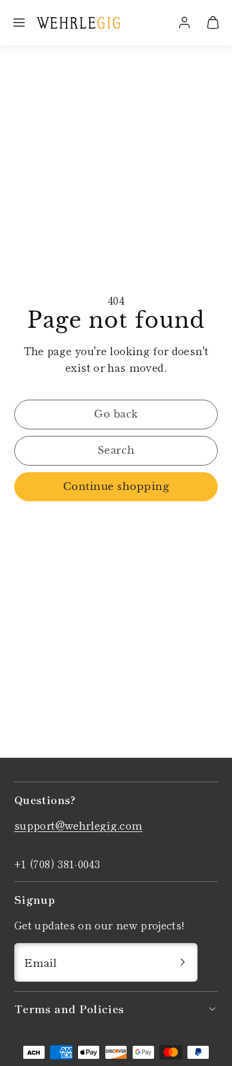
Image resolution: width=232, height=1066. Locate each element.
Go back (116, 414)
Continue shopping (116, 486)
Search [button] (116, 450)
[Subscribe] (182, 962)
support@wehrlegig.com (78, 825)
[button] (19, 22)
